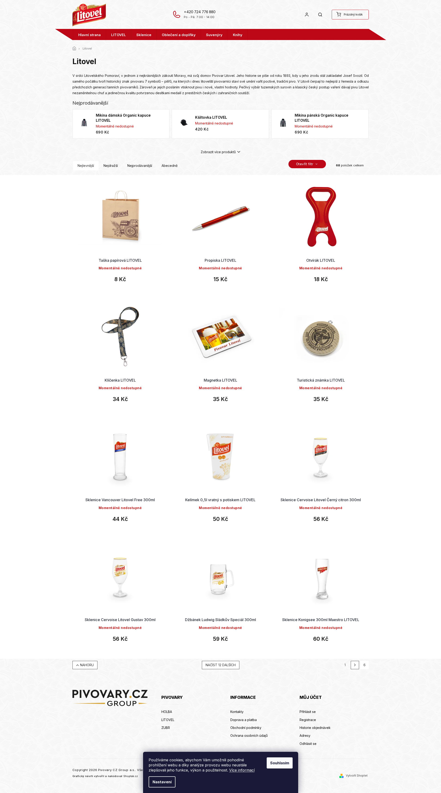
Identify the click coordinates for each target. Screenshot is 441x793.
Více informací (242, 770)
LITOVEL (167, 720)
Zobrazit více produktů (218, 152)
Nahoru (87, 665)
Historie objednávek (315, 728)
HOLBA (166, 712)
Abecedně (170, 166)
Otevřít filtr (305, 164)
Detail (120, 236)
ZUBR (165, 728)
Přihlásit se (308, 712)
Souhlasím (279, 763)
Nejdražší (110, 166)
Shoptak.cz (130, 776)
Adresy (305, 735)
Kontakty (237, 712)
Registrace (308, 720)
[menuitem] (89, 35)
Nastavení (162, 782)
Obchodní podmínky (245, 728)
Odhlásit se (308, 744)
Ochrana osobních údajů (249, 735)
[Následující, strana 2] (355, 665)
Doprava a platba (243, 720)
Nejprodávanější (139, 166)
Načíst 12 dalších (221, 665)
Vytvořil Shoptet (357, 775)
